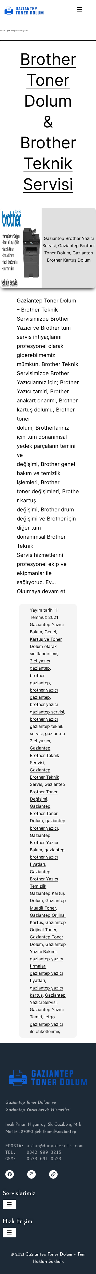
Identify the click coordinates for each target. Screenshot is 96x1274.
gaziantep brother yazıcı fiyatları (47, 857)
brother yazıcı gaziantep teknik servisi (46, 726)
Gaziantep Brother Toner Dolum (44, 813)
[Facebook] (9, 1174)
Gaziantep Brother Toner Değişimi (47, 791)
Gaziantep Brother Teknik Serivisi (44, 755)
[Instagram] (31, 1174)
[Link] (53, 1174)
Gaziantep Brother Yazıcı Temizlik (44, 879)
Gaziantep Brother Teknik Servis (44, 777)
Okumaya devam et (41, 591)
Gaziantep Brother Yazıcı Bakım (44, 842)
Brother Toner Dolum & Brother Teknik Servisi (48, 121)
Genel (50, 631)
